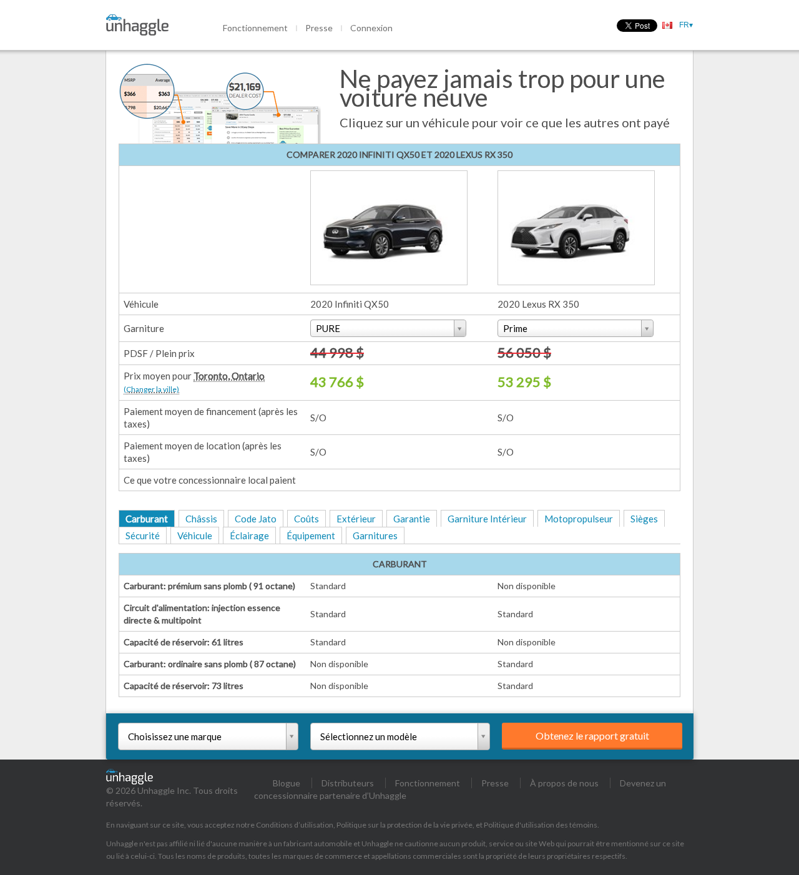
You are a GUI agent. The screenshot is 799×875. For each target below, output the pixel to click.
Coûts (306, 518)
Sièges (644, 518)
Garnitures (375, 535)
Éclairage (249, 535)
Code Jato (256, 518)
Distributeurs (347, 783)
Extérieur (356, 518)
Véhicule (194, 535)
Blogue (286, 783)
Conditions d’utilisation (294, 824)
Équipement (311, 535)
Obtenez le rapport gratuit (592, 735)
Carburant (146, 518)
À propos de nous (564, 783)
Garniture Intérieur (487, 518)
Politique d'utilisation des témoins (540, 824)
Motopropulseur (578, 518)
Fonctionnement (255, 27)
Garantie (411, 518)
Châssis (201, 518)
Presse (319, 27)
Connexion (371, 27)
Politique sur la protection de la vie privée (404, 824)
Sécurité (142, 535)
